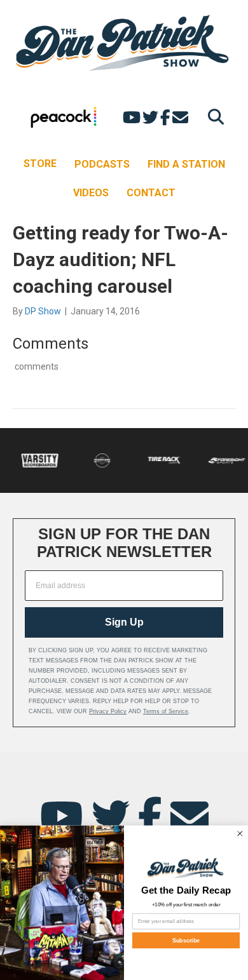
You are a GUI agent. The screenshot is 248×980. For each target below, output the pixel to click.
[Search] (213, 117)
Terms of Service (165, 711)
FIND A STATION (186, 164)
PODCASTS (102, 164)
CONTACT (151, 193)
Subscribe (186, 940)
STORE (40, 164)
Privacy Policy (108, 711)
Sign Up (124, 622)
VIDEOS (91, 193)
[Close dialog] (240, 833)
